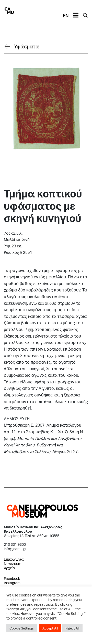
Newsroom (12, 563)
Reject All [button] (72, 628)
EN (65, 15)
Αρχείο (9, 568)
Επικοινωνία (14, 559)
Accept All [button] (50, 628)
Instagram (12, 583)
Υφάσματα (26, 46)
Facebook (12, 578)
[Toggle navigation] (75, 15)
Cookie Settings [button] (21, 628)
